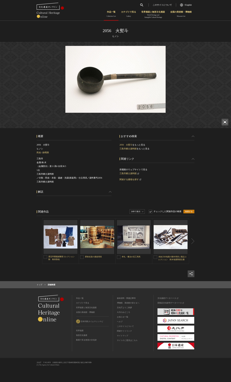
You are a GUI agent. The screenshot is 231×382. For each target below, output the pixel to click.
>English (188, 5)
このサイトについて (162, 5)
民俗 (39, 152)
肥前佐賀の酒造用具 (93, 257)
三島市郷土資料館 (128, 149)
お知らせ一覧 (122, 317)
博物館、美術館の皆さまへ (128, 303)
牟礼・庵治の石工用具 (131, 257)
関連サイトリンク (124, 331)
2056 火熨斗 (126, 145)
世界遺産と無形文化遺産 (153, 14)
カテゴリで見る (128, 14)
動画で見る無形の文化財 (86, 340)
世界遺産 (80, 331)
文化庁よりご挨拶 (124, 308)
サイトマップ (122, 336)
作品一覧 (111, 14)
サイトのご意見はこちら (127, 340)
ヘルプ (120, 322)
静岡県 (46, 152)
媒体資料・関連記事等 (126, 298)
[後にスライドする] (191, 241)
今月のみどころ (123, 312)
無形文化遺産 (81, 335)
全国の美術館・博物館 (181, 14)
